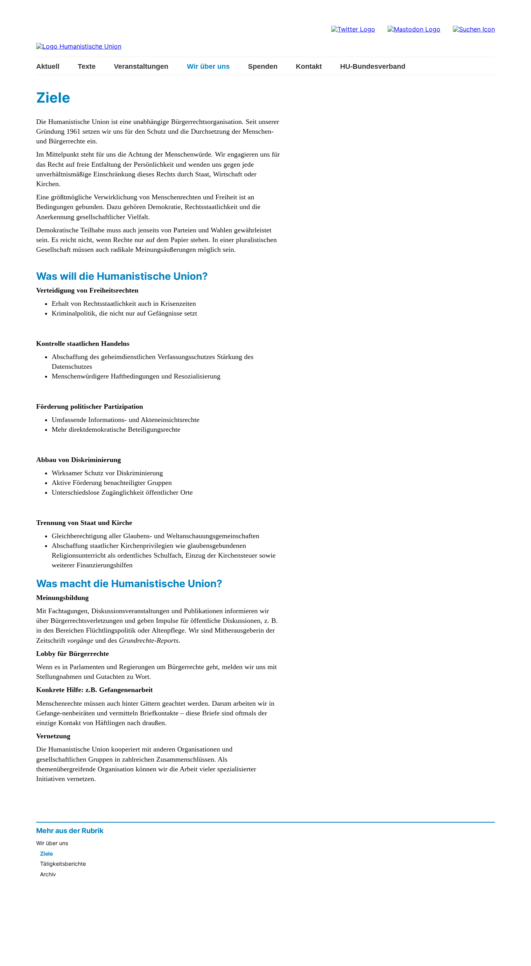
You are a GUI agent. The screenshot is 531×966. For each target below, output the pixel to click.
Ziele (46, 854)
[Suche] (474, 29)
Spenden (263, 66)
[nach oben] (517, 952)
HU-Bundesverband (372, 66)
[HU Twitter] (353, 29)
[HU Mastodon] (414, 29)
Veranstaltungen (141, 66)
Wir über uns (208, 66)
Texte (87, 66)
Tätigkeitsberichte (63, 864)
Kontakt (309, 66)
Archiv (48, 874)
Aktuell (47, 66)
